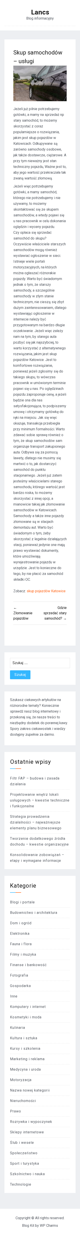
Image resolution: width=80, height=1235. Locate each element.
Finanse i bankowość (28, 965)
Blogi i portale (22, 902)
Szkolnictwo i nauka (27, 1174)
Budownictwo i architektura (33, 913)
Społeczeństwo (24, 1153)
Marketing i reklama (27, 1059)
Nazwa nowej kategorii (30, 1090)
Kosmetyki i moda (26, 1017)
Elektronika (20, 933)
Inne (14, 996)
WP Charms (49, 1225)
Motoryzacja (21, 1080)
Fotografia (19, 975)
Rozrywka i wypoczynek (31, 1122)
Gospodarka (20, 986)
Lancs (40, 12)
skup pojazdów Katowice (46, 591)
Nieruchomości (23, 1101)
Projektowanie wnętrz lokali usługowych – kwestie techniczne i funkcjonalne (40, 800)
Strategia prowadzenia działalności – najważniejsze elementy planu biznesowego (36, 822)
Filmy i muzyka (23, 954)
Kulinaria (17, 1027)
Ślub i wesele (22, 1142)
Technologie (20, 1184)
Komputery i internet (28, 1007)
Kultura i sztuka (23, 1038)
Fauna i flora (21, 944)
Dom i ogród (21, 923)
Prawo (15, 1111)
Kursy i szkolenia (25, 1048)
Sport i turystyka (24, 1163)
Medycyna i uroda (25, 1069)
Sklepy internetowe (27, 1132)
